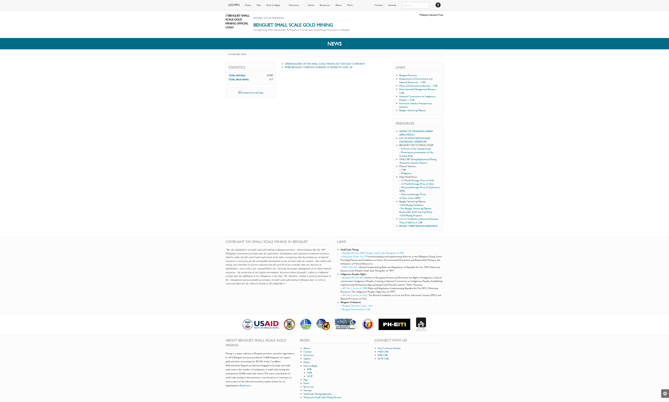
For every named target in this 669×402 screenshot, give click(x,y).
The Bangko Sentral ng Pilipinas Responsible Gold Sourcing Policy (415, 210)
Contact (379, 5)
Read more (245, 385)
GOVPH (234, 5)
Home (248, 5)
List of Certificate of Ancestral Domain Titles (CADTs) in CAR (418, 220)
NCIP (310, 376)
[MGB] (323, 324)
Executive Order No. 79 (355, 256)
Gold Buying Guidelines (412, 205)
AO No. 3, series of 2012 (355, 295)
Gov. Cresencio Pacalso (389, 348)
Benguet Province (408, 75)
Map (259, 5)
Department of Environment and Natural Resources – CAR (415, 80)
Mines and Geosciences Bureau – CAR (418, 85)
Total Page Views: (239, 79)
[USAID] (260, 324)
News (306, 383)
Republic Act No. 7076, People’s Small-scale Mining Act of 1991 (373, 253)
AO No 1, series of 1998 (355, 288)
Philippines (406, 173)
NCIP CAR (383, 358)
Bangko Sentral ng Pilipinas (412, 110)
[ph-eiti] (394, 324)
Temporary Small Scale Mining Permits (322, 397)
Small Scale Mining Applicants (317, 394)
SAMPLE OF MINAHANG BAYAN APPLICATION (416, 132)
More (350, 5)
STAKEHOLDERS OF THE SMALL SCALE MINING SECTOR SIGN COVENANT (325, 64)
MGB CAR (383, 351)
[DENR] (306, 324)
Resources (325, 5)
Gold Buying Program (411, 215)
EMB (309, 369)
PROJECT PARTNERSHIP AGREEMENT (418, 226)
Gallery (307, 358)
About (338, 5)
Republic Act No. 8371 (353, 277)
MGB (309, 372)
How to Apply (273, 5)
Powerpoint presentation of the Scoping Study (416, 154)
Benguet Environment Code (357, 309)
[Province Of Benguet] (289, 324)
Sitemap (392, 5)
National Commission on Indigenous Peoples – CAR (417, 98)
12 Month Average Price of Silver (417, 184)
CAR (404, 169)
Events (311, 5)
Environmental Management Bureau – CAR (418, 90)
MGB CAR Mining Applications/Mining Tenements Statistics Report (417, 160)
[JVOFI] (421, 324)
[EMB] (346, 324)
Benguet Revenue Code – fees (358, 305)
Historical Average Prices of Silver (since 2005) (412, 196)
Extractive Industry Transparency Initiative (415, 105)
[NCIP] (368, 324)
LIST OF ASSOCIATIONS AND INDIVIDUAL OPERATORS (414, 139)
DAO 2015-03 (350, 267)
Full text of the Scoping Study (416, 148)
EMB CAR (383, 355)
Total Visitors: (237, 75)
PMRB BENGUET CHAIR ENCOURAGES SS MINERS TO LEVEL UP (318, 67)
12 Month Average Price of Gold (417, 180)
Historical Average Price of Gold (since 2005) (419, 189)
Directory (294, 5)
